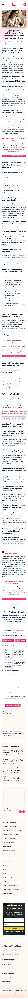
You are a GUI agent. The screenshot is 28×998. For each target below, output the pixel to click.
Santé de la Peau (7, 862)
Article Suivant (21, 640)
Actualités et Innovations (9, 822)
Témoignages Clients (7, 964)
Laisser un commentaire (12, 705)
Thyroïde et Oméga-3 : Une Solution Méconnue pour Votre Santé (17, 769)
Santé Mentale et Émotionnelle (11, 889)
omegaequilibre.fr (19, 990)
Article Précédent (8, 640)
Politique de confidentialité (8, 978)
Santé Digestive (7, 874)
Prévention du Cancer (8, 842)
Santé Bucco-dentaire (9, 850)
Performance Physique (9, 838)
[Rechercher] (24, 4)
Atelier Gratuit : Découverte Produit (11, 954)
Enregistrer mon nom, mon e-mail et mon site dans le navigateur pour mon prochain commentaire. (15, 699)
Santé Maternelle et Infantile (10, 885)
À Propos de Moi (6, 985)
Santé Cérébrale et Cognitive (10, 858)
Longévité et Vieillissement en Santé (12, 830)
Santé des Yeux (7, 870)
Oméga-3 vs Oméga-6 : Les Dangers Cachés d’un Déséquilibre (17, 760)
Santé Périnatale (7, 893)
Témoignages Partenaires (8, 968)
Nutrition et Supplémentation (10, 834)
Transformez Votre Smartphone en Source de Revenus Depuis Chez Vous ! (12, 733)
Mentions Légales (6, 981)
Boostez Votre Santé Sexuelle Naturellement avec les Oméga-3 (17, 752)
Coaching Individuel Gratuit (9, 951)
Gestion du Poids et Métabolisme (11, 826)
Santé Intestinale (7, 881)
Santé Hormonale (7, 878)
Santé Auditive (7, 846)
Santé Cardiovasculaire (9, 854)
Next (23, 811)
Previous (20, 811)
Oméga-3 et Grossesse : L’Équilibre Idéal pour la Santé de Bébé (20, 662)
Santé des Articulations (9, 866)
